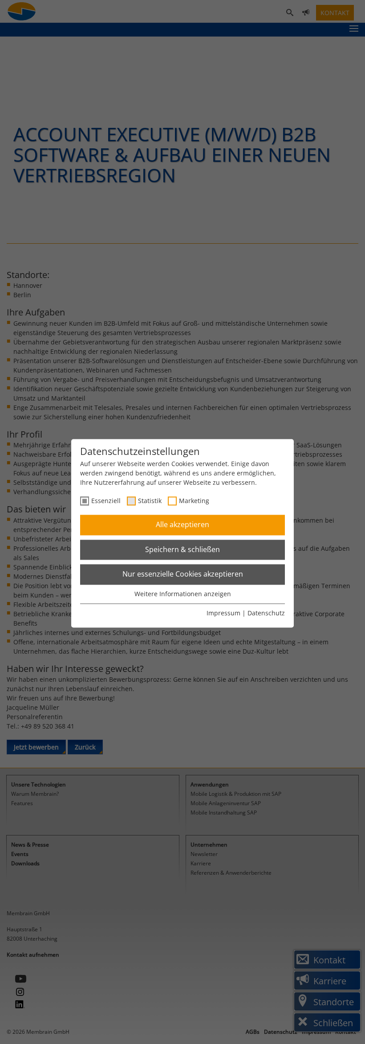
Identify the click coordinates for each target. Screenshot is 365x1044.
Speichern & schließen (182, 549)
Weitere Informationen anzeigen (182, 594)
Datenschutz (266, 613)
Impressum (223, 613)
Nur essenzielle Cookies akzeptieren (182, 574)
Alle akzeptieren (182, 525)
